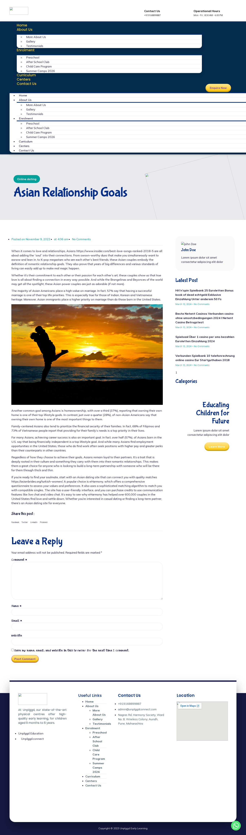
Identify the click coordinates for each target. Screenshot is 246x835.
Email (16, 621)
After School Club (37, 62)
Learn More (217, 446)
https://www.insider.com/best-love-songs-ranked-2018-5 (115, 251)
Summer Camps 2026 (40, 71)
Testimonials (34, 46)
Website (16, 635)
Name (16, 606)
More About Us (36, 37)
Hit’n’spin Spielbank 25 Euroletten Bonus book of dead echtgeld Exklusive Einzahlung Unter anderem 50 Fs (204, 295)
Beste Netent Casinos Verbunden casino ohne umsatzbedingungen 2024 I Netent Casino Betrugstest (204, 318)
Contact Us (26, 83)
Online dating (26, 179)
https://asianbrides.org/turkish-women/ (36, 481)
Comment (19, 560)
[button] (106, 88)
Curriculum (26, 75)
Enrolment (26, 50)
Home (22, 25)
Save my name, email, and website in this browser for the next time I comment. (71, 650)
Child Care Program (39, 66)
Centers (23, 79)
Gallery (30, 41)
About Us (24, 29)
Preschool (32, 57)
